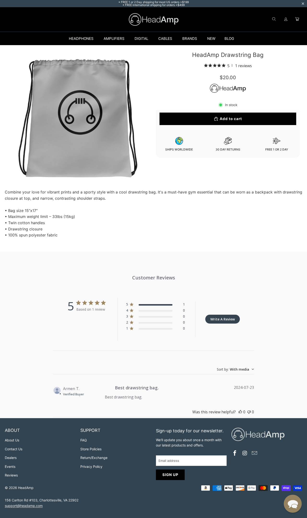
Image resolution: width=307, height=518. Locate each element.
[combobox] (235, 369)
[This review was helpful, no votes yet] (240, 412)
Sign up (170, 474)
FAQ (83, 440)
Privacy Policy (91, 466)
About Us (12, 440)
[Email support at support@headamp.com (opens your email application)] (254, 453)
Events (10, 466)
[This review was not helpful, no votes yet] (249, 412)
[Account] (286, 19)
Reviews (11, 475)
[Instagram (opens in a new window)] (244, 453)
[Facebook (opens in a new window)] (235, 453)
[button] (293, 504)
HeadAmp (26, 488)
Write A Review (222, 319)
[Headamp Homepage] (153, 19)
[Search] (274, 19)
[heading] (40, 431)
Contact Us (13, 449)
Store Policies (90, 449)
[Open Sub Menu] (98, 39)
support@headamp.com (24, 506)
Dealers (11, 458)
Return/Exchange (93, 458)
